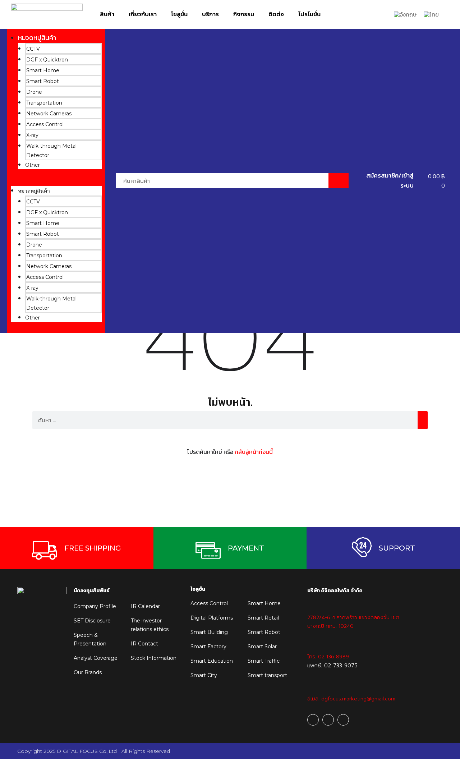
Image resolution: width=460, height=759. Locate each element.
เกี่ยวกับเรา (143, 14)
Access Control (45, 124)
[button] (56, 181)
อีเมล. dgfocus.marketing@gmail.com (351, 699)
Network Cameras (49, 113)
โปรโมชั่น (309, 14)
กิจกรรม (243, 14)
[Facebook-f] (313, 720)
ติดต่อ (276, 14)
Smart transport (267, 675)
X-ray (32, 135)
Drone (34, 92)
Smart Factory (208, 646)
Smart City (203, 675)
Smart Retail (263, 618)
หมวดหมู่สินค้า (37, 37)
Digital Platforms (211, 618)
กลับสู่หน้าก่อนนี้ (254, 451)
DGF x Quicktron (47, 59)
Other (32, 165)
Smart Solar (262, 646)
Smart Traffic (264, 661)
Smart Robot (42, 81)
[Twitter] (343, 720)
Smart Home (42, 70)
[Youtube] (328, 720)
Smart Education (211, 661)
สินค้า (107, 14)
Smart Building (209, 632)
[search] (423, 420)
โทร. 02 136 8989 (328, 657)
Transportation (44, 103)
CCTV (33, 49)
